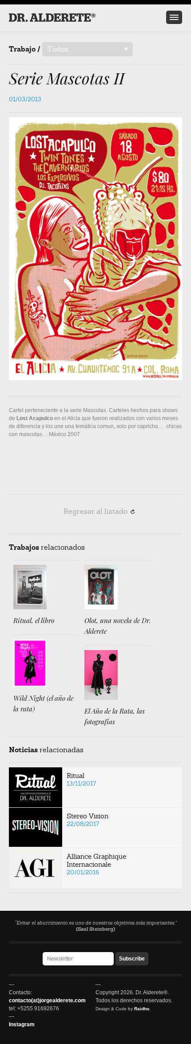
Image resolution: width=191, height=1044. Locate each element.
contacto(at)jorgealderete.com (47, 1000)
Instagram (22, 1024)
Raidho (141, 1008)
